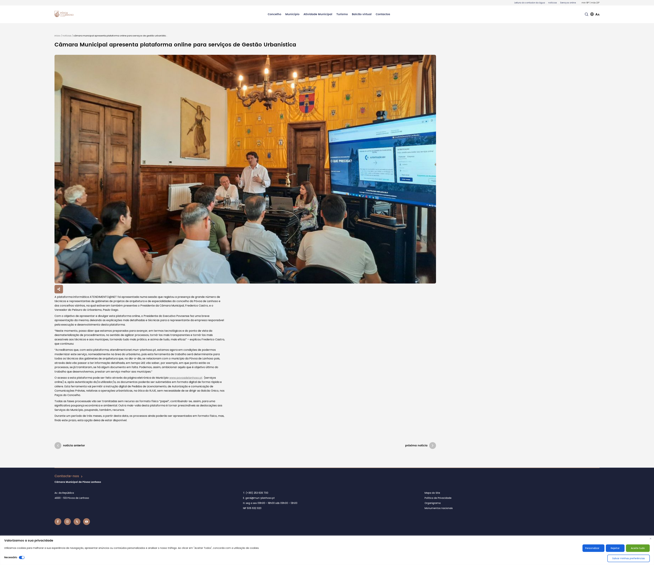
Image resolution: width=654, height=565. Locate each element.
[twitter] (77, 521)
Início (57, 35)
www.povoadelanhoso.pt (186, 378)
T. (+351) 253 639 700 (255, 493)
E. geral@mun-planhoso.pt (259, 498)
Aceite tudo (638, 548)
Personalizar (592, 548)
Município (292, 14)
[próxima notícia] (432, 445)
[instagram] (67, 521)
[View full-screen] (245, 169)
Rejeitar (615, 548)
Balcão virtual (362, 14)
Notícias (67, 35)
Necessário (10, 557)
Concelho (274, 14)
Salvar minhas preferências (628, 558)
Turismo (342, 14)
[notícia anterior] (57, 445)
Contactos (383, 14)
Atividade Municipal (317, 14)
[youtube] (86, 521)
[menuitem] (274, 14)
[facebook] (57, 521)
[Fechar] (650, 538)
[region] (327, 550)
